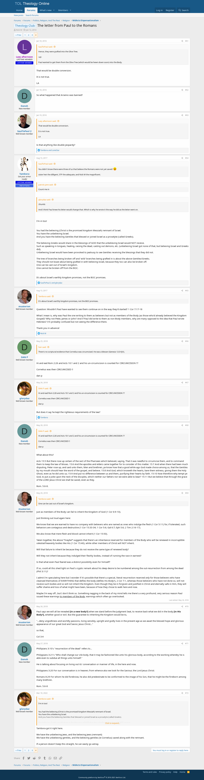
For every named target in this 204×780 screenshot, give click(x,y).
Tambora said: (44, 296)
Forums (31, 10)
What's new (46, 10)
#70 (186, 606)
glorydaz (24, 398)
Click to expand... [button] (112, 723)
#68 (186, 425)
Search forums (32, 15)
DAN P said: (43, 388)
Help (175, 772)
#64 (186, 158)
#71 (186, 643)
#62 (186, 90)
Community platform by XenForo (102, 777)
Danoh (24, 105)
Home (19, 10)
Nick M (19, 30)
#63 (186, 115)
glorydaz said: (44, 199)
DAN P (24, 357)
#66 (186, 341)
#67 (186, 382)
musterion (24, 306)
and (49, 150)
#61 (186, 41)
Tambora (24, 173)
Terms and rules (150, 772)
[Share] (182, 41)
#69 (186, 493)
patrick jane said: (45, 184)
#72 (186, 693)
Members (63, 10)
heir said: (42, 347)
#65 (186, 290)
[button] (54, 10)
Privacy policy (165, 772)
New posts (18, 15)
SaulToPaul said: (45, 46)
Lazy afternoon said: (47, 121)
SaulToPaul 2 (24, 131)
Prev (19, 35)
